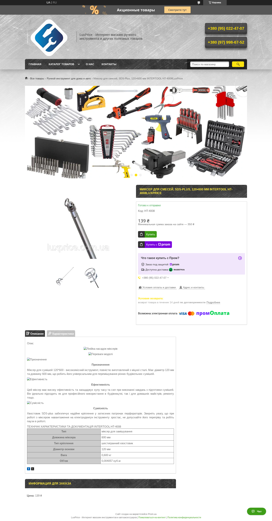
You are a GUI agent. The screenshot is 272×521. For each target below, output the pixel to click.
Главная (35, 64)
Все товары (37, 78)
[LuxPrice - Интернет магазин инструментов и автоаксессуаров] (49, 36)
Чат (259, 511)
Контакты (109, 64)
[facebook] (28, 469)
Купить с (151, 244)
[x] (32, 469)
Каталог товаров (61, 64)
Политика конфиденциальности (184, 517)
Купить (150, 234)
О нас (90, 64)
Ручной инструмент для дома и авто (69, 78)
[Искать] (238, 64)
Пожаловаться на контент (152, 517)
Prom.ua (152, 514)
